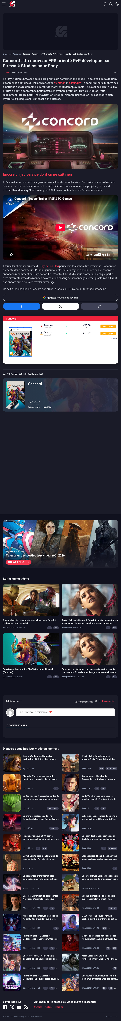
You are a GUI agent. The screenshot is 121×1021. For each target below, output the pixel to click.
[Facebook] (5, 1007)
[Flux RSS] (26, 1007)
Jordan (6, 73)
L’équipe (59, 1007)
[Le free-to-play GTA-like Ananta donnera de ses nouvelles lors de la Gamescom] (12, 962)
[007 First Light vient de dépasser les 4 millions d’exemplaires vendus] (12, 902)
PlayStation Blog (49, 266)
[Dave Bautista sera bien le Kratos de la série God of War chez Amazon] (12, 862)
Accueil (8, 54)
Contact (38, 1007)
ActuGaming (12, 4)
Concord (35, 384)
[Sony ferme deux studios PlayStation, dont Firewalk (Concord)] (31, 648)
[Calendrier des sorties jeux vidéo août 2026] (60, 544)
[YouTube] (19, 1007)
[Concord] (15, 394)
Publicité (49, 1007)
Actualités (17, 54)
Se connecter (108, 701)
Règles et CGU (112, 1017)
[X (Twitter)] (12, 1007)
